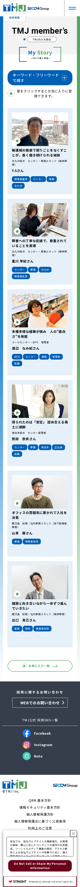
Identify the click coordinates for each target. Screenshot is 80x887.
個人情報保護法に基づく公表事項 (40, 821)
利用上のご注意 (40, 828)
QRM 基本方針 (40, 800)
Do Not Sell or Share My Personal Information (40, 866)
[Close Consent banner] (73, 833)
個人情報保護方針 (40, 814)
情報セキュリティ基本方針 (40, 807)
